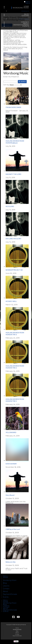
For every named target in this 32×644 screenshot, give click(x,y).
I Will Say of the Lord (13, 529)
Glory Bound (10, 495)
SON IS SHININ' (11, 464)
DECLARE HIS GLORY (13, 239)
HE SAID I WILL (11, 301)
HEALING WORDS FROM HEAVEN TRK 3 (15, 333)
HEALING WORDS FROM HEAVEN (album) (15, 142)
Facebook (13, 617)
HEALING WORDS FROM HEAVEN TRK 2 (15, 367)
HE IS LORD (10, 206)
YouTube (18, 617)
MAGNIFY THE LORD (13, 174)
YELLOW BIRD (11, 432)
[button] (5, 576)
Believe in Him (10, 562)
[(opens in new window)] (16, 642)
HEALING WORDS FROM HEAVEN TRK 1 (15, 400)
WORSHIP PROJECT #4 (14, 270)
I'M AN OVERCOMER (13, 107)
